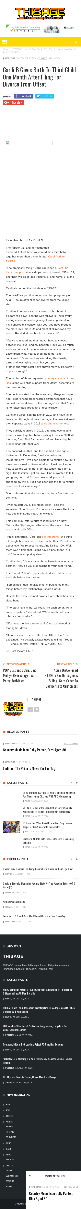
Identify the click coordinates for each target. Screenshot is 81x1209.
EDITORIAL (10, 1126)
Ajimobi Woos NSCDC (14, 902)
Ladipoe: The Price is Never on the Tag (29, 768)
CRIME (8, 907)
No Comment (71, 1187)
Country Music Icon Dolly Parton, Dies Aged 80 (51, 1195)
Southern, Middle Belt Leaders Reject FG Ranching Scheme (48, 841)
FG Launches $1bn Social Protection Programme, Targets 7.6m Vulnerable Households (47, 825)
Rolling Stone (50, 536)
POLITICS (29, 831)
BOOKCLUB (10, 1181)
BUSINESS (9, 1115)
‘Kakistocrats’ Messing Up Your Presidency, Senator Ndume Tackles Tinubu (37, 1061)
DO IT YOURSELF (12, 1175)
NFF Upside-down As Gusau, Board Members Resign (29, 1077)
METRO (9, 874)
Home (8, 1104)
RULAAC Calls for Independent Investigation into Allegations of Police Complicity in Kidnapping (47, 810)
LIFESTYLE (36, 1187)
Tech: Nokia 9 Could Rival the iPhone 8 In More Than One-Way (34, 916)
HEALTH (8, 1148)
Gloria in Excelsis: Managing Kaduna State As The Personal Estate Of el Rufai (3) (39, 885)
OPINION (9, 892)
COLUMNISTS (11, 1137)
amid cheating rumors (54, 423)
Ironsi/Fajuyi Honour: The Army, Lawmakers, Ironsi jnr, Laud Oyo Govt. (38, 869)
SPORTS (9, 1082)
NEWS (27, 801)
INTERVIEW (10, 1131)
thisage (43, 58)
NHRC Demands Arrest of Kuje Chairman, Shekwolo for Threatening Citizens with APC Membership (49, 794)
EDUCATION (10, 1159)
